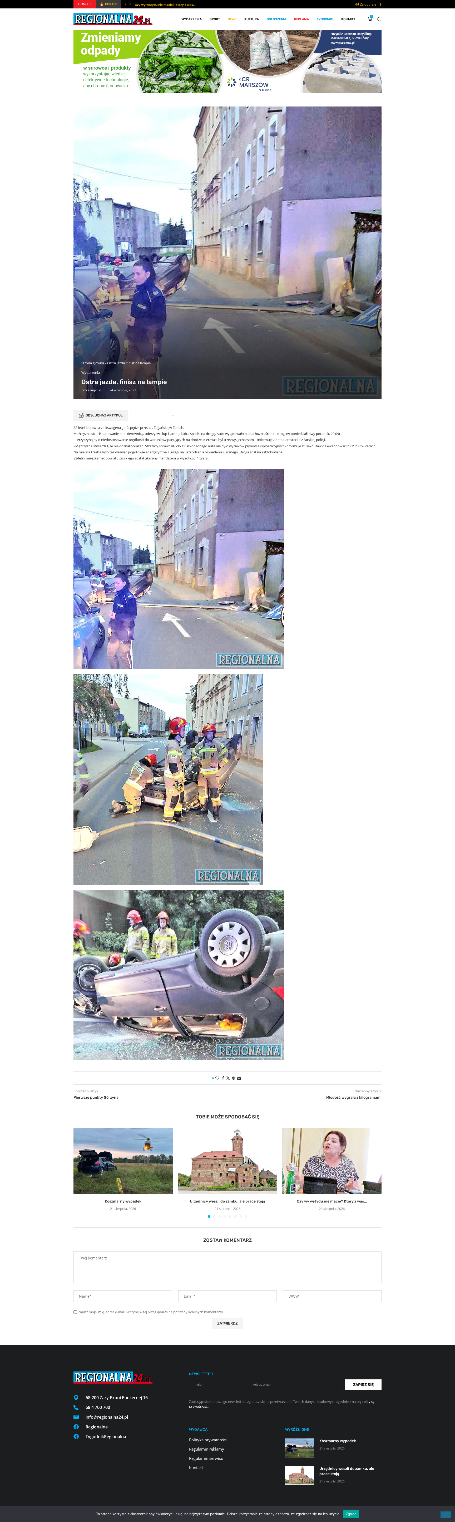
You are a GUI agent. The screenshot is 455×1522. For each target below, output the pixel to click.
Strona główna (92, 363)
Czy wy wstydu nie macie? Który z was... (332, 1201)
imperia (96, 390)
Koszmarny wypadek (123, 1201)
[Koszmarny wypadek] (123, 1161)
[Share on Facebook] (223, 1077)
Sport (215, 19)
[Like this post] (217, 1077)
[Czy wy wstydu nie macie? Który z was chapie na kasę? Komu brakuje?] (332, 1161)
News (232, 19)
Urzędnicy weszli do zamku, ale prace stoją (227, 1201)
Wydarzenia (191, 19)
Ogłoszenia (276, 19)
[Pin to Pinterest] (233, 1077)
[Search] (379, 19)
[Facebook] (381, 4)
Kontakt (348, 19)
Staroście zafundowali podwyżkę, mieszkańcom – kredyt (177, 4)
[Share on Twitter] (228, 1077)
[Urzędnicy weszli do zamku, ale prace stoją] (227, 1161)
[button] (125, 4)
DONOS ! (84, 4)
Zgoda (351, 1514)
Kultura (251, 19)
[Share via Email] (239, 1077)
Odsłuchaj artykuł (104, 415)
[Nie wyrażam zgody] (446, 1514)
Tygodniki (325, 19)
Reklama (301, 19)
